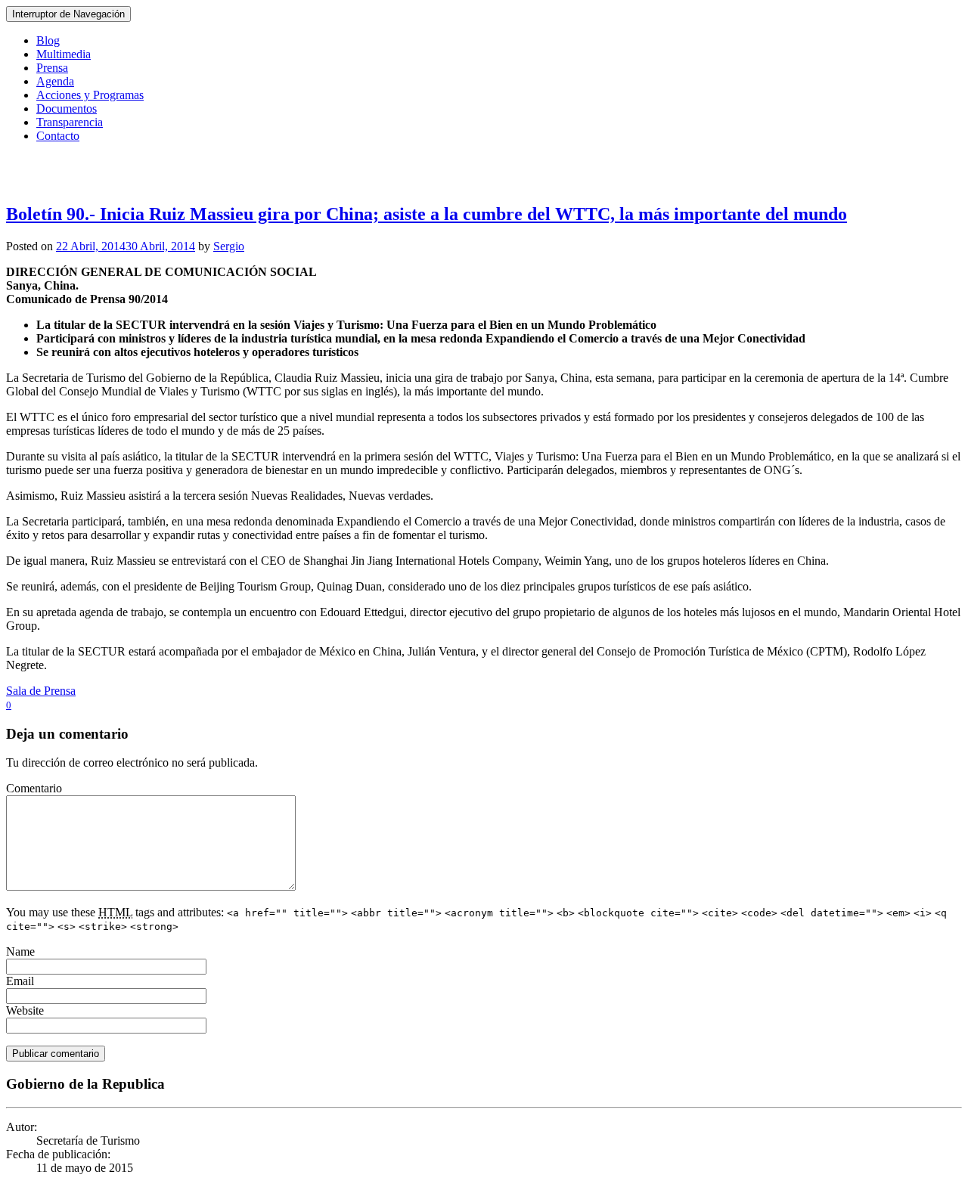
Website (25, 1010)
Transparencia (69, 122)
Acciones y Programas (90, 94)
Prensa (52, 67)
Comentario (34, 788)
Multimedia (63, 54)
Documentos (66, 108)
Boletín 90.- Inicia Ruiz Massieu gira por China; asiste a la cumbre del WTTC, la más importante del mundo (426, 214)
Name (20, 951)
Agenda (55, 81)
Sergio (228, 246)
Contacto (57, 135)
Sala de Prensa (41, 690)
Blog (48, 40)
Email (20, 981)
